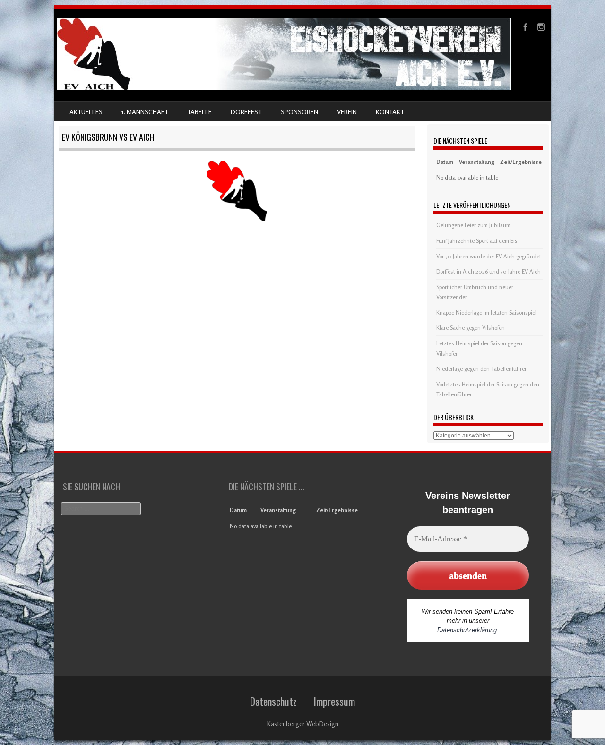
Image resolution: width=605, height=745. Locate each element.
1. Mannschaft (144, 112)
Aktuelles (86, 112)
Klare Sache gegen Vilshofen (470, 327)
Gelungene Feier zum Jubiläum (473, 225)
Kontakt (390, 112)
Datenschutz (273, 701)
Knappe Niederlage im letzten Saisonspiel (486, 312)
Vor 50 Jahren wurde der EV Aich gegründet (488, 256)
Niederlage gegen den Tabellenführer (481, 368)
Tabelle (199, 112)
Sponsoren (299, 112)
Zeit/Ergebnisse (521, 161)
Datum (444, 161)
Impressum (334, 701)
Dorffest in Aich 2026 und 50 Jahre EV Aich (488, 271)
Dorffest (246, 112)
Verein (347, 112)
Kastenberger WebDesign (302, 723)
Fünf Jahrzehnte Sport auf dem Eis (477, 240)
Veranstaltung (476, 161)
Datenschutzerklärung (467, 630)
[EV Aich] (284, 88)
